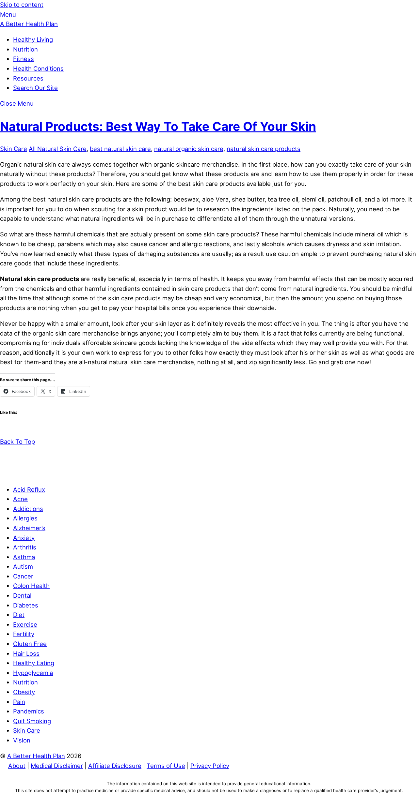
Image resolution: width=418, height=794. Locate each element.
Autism (23, 566)
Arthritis (24, 547)
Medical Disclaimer (57, 765)
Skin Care (13, 148)
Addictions (28, 508)
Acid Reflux (29, 489)
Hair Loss (26, 653)
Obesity (24, 692)
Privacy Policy (209, 765)
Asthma (24, 557)
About (16, 765)
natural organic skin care (188, 148)
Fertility (23, 633)
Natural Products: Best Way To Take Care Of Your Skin (158, 126)
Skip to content (21, 4)
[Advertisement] (209, 461)
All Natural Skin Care (58, 148)
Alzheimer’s (29, 528)
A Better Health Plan (36, 755)
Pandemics (28, 711)
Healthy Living (33, 39)
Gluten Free (30, 643)
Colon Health (31, 585)
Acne (20, 498)
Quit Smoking (32, 721)
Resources (28, 78)
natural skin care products (263, 148)
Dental (22, 595)
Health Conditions (38, 68)
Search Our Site (35, 87)
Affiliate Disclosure (114, 765)
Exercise (25, 624)
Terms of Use (166, 765)
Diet (18, 614)
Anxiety (24, 537)
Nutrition (25, 49)
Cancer (23, 576)
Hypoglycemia (33, 672)
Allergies (25, 518)
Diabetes (25, 605)
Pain (19, 701)
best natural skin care (120, 148)
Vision (21, 740)
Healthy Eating (33, 663)
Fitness (23, 58)
